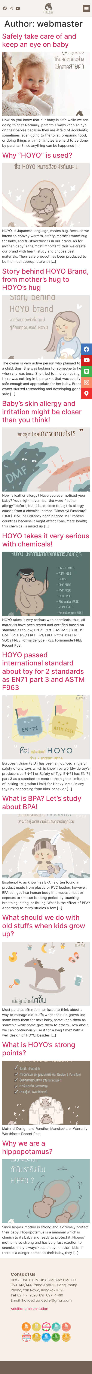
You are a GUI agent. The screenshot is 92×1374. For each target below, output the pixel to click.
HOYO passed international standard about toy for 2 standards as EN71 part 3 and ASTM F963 (43, 671)
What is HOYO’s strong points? (38, 1049)
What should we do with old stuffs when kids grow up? (43, 925)
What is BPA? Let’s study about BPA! (41, 802)
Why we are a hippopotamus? (27, 1147)
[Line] (86, 371)
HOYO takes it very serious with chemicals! (45, 540)
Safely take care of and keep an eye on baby (39, 40)
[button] (86, 8)
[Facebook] (4, 8)
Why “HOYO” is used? (37, 155)
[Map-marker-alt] (86, 393)
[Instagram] (11, 8)
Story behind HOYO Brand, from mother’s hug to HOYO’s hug (45, 279)
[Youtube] (17, 8)
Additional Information (29, 1308)
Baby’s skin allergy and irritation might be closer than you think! (42, 411)
